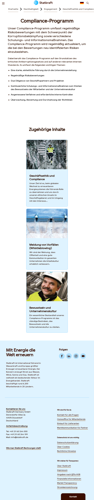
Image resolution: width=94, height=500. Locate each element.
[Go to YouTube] (83, 356)
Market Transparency (67, 483)
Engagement (50, 9)
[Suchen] (87, 3)
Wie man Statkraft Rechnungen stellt (23, 448)
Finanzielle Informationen (69, 479)
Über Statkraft (64, 466)
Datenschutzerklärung (67, 442)
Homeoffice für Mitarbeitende (71, 419)
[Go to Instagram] (76, 356)
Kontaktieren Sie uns (15, 409)
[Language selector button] (82, 3)
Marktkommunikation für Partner (72, 428)
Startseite (13, 9)
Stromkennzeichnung (67, 487)
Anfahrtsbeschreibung (17, 426)
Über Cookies (63, 447)
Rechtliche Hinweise (66, 451)
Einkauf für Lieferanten (68, 423)
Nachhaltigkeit (31, 9)
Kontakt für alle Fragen (68, 415)
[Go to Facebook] (62, 356)
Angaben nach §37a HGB (68, 474)
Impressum (62, 470)
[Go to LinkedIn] (69, 356)
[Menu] (3, 3)
